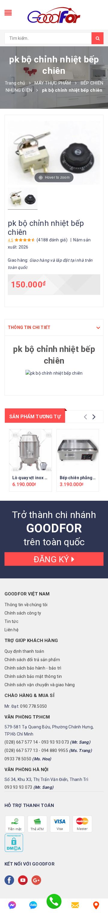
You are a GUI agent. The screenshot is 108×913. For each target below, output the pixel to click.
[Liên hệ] (96, 905)
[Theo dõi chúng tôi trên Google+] (38, 880)
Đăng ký (52, 559)
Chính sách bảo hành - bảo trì (32, 668)
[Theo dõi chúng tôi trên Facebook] (10, 880)
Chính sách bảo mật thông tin (33, 676)
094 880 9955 (54, 750)
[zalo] (33, 905)
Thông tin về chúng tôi (26, 604)
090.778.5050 (33, 706)
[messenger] (12, 905)
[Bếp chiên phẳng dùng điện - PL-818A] (78, 450)
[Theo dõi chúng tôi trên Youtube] (24, 880)
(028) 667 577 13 (21, 750)
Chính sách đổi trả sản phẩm (32, 659)
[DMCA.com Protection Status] (13, 842)
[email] (75, 905)
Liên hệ (11, 629)
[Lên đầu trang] (96, 889)
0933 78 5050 (17, 758)
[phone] (54, 905)
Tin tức (11, 621)
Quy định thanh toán (24, 651)
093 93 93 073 (55, 742)
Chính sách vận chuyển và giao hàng (39, 684)
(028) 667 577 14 (21, 742)
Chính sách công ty (22, 613)
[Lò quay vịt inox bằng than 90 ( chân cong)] (30, 450)
